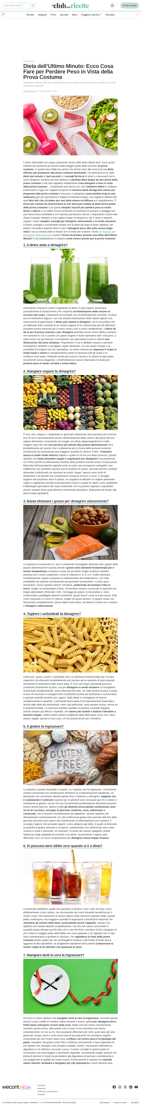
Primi (53, 14)
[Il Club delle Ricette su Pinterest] (130, 1087)
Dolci (74, 14)
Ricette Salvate (129, 5)
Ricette (30, 14)
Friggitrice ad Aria (90, 14)
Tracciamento (104, 1103)
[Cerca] (33, 5)
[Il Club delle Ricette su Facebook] (114, 1087)
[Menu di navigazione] (3, 14)
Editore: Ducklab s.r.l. (31, 1103)
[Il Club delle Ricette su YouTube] (136, 1087)
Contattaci (41, 1094)
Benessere (28, 61)
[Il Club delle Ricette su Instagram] (119, 1087)
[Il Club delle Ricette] (70, 5)
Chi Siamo (41, 1085)
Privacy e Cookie (120, 1103)
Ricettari (110, 14)
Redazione (41, 1088)
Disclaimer (135, 1103)
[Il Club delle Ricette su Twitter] (125, 1087)
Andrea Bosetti (29, 91)
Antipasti (42, 14)
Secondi (64, 14)
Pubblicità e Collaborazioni (47, 1091)
